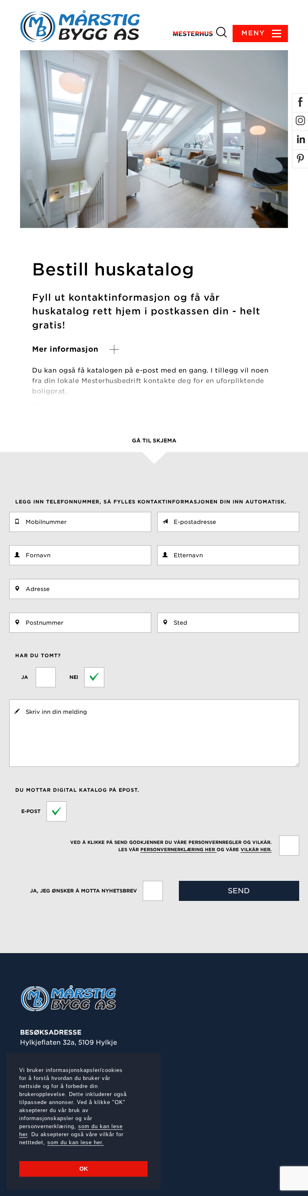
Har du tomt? (38, 655)
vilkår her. (256, 849)
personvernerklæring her (178, 849)
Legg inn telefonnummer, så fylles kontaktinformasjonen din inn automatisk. (151, 502)
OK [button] (83, 1168)
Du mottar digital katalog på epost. (77, 790)
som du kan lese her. (75, 1142)
